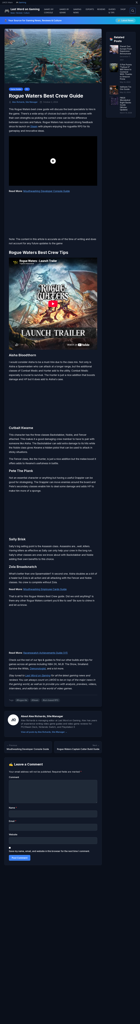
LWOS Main (7, 2)
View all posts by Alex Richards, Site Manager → (44, 732)
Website (13, 834)
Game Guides (16, 89)
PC (27, 89)
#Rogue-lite (22, 700)
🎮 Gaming (21, 2)
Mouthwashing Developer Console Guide (46, 191)
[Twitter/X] (137, 2)
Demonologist (38, 668)
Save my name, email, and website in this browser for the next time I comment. (49, 851)
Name (13, 807)
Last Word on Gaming (37, 675)
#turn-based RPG (50, 700)
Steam (33, 126)
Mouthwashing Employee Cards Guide (45, 589)
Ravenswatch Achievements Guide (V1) (45, 652)
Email (12, 821)
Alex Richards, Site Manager (25, 102)
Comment (14, 777)
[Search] (133, 11)
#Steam (35, 700)
